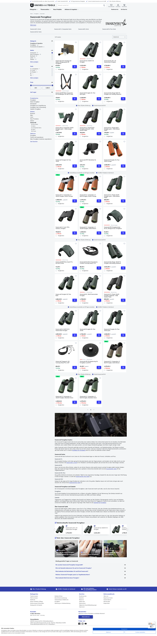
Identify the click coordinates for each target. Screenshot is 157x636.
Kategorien (33, 9)
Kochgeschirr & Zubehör (36, 605)
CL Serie (33, 126)
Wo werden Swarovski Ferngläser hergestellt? (69, 565)
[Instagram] (82, 623)
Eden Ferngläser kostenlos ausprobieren (41, 139)
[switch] (151, 627)
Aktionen (33, 133)
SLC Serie (33, 131)
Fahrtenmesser (34, 598)
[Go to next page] (94, 409)
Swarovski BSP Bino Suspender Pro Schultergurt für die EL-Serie (64, 93)
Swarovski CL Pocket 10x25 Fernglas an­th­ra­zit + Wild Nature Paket (111, 296)
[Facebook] (79, 623)
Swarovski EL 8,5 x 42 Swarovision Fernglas (110, 61)
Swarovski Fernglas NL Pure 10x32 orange (112, 160)
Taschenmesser (34, 596)
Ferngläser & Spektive (36, 43)
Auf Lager (33, 92)
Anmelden (118, 6)
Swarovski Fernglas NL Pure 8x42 (63, 295)
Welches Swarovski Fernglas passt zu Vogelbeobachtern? (72, 574)
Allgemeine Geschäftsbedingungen (88, 605)
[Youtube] (85, 623)
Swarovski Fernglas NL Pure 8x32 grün (87, 93)
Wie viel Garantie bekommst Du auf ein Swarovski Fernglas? (73, 568)
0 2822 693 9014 (35, 613)
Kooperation (107, 603)
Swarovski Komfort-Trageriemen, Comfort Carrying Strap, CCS (89, 262)
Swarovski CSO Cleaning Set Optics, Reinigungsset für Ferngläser (63, 62)
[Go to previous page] (87, 409)
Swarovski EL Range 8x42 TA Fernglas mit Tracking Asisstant (112, 93)
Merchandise (107, 601)
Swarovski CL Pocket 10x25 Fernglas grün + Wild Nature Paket (112, 196)
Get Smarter (34, 141)
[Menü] (154, 622)
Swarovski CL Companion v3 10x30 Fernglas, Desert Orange (64, 195)
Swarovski (33, 122)
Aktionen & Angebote (71, 9)
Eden (31, 115)
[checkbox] (52, 52)
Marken (32, 111)
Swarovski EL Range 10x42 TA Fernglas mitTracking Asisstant (112, 262)
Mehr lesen (33, 25)
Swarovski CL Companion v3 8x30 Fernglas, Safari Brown (112, 362)
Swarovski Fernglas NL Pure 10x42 (87, 330)
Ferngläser (36, 13)
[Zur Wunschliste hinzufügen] (76, 42)
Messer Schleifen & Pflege (36, 601)
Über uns (106, 596)
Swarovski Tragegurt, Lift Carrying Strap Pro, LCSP (63, 362)
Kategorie (33, 41)
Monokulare (33, 103)
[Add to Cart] (74, 66)
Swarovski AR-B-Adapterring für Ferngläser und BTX (89, 362)
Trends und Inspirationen (36, 137)
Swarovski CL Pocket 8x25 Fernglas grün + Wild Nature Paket (112, 129)
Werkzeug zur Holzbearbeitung (62, 603)
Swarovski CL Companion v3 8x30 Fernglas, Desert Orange (88, 195)
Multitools (32, 599)
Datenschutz (82, 603)
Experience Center (108, 598)
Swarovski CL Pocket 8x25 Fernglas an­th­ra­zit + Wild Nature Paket (87, 129)
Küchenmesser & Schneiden (37, 603)
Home (31, 13)
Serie (31, 66)
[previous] (57, 529)
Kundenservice (82, 596)
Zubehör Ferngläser (35, 109)
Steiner (32, 121)
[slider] (31, 85)
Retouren (81, 599)
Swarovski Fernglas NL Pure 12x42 (63, 160)
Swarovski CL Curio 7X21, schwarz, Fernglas (63, 228)
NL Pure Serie (34, 124)
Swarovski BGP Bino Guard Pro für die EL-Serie (64, 262)
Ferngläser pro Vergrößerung (38, 105)
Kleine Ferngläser (34, 102)
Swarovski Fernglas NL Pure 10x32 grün (112, 330)
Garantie (81, 598)
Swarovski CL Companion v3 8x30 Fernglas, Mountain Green (88, 397)
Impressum (82, 607)
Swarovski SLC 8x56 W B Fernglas (87, 61)
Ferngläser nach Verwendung (38, 107)
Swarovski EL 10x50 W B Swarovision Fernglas (62, 330)
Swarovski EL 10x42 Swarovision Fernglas (89, 295)
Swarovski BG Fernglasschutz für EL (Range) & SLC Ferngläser (113, 228)
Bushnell (32, 113)
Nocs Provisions (34, 119)
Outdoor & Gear (58, 596)
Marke (32, 50)
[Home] (42, 5)
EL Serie (33, 129)
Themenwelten (45, 9)
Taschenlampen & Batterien (62, 599)
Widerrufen (82, 601)
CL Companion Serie (36, 127)
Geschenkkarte (107, 599)
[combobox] (119, 37)
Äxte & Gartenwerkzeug (61, 598)
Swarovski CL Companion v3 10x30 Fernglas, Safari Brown (88, 228)
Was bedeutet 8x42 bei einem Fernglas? (67, 578)
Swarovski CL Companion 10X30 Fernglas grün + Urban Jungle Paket (64, 129)
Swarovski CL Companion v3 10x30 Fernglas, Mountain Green (64, 397)
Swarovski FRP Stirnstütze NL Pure (88, 160)
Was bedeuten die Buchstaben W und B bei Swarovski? (71, 571)
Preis (31, 82)
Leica (31, 117)
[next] (124, 529)
